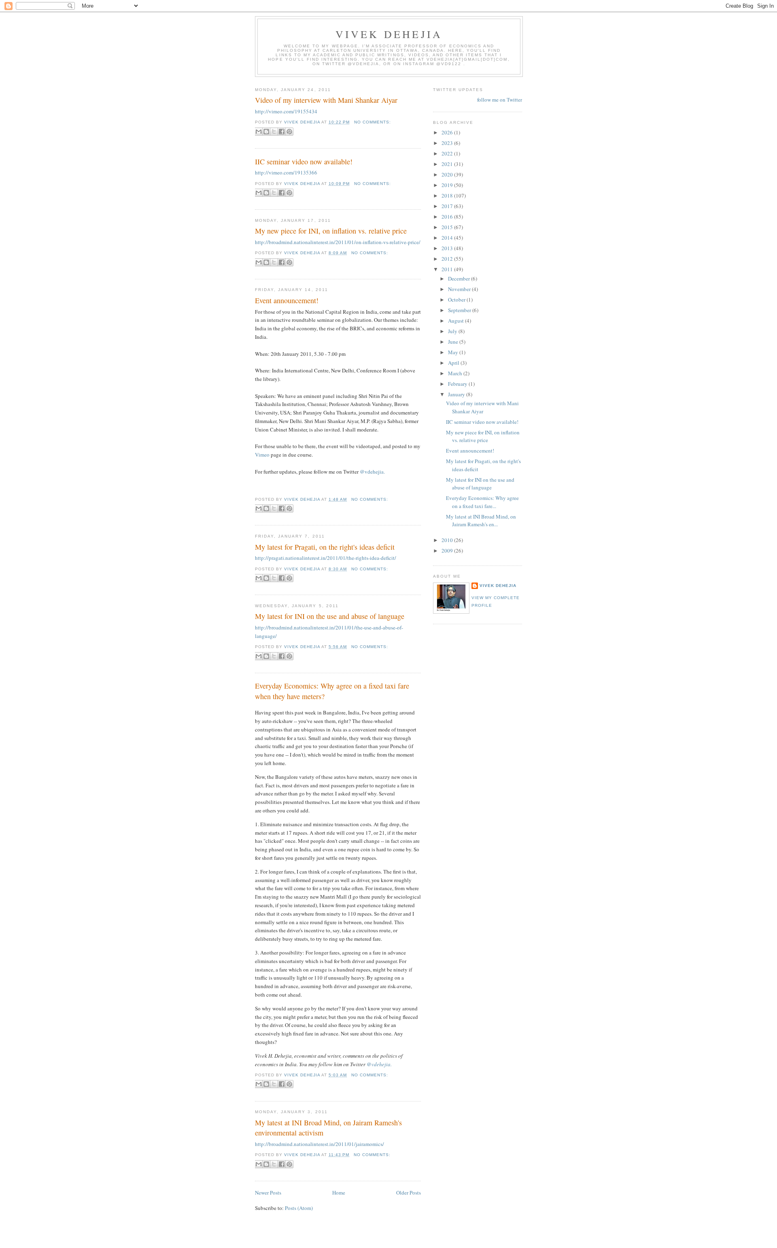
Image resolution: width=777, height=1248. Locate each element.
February (458, 383)
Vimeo (262, 454)
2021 (448, 164)
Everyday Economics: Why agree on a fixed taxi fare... (482, 502)
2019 (448, 185)
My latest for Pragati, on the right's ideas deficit (325, 547)
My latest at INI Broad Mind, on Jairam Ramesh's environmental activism (328, 1127)
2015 (448, 227)
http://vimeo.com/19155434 (286, 111)
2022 (448, 153)
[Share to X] (274, 132)
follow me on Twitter (499, 99)
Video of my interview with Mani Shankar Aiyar (326, 100)
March (455, 373)
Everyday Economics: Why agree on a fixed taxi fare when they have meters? (332, 691)
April (454, 362)
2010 (448, 540)
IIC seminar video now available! (303, 161)
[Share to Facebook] (282, 132)
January (457, 394)
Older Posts (408, 1192)
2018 (448, 195)
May (453, 352)
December (459, 278)
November (460, 289)
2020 (448, 174)
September (460, 310)
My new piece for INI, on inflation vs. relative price (331, 231)
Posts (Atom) (299, 1208)
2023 (448, 143)
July (453, 331)
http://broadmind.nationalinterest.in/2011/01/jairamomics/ (319, 1144)
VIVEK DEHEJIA (389, 34)
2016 (448, 216)
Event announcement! (286, 300)
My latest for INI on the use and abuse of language (329, 616)
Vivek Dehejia (498, 585)
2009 (448, 550)
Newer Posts (268, 1192)
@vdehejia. (372, 471)
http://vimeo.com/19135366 (286, 172)
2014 (448, 237)
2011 (448, 269)
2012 (448, 258)
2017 (448, 206)
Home (338, 1192)
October (457, 299)
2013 (448, 248)
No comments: (372, 122)
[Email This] (259, 132)
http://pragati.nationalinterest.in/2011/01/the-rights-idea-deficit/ (325, 557)
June (453, 341)
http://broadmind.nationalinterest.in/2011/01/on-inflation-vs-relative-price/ (337, 242)
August (456, 320)
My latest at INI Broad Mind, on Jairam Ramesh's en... (481, 520)
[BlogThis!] (266, 132)
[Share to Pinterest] (289, 132)
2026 (448, 132)
